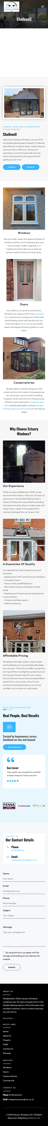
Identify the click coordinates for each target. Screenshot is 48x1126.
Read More (8, 1018)
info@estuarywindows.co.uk (24, 860)
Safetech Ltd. (34, 1118)
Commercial (8, 1080)
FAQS (5, 1044)
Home (5, 1031)
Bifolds (26, 323)
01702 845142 (17, 850)
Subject (6, 910)
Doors (6, 1072)
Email (6, 885)
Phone (6, 898)
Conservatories (10, 1076)
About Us (7, 1035)
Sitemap (7, 1053)
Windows (7, 1067)
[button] (42, 6)
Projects (6, 1040)
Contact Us (8, 1048)
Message (7, 927)
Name (6, 873)
